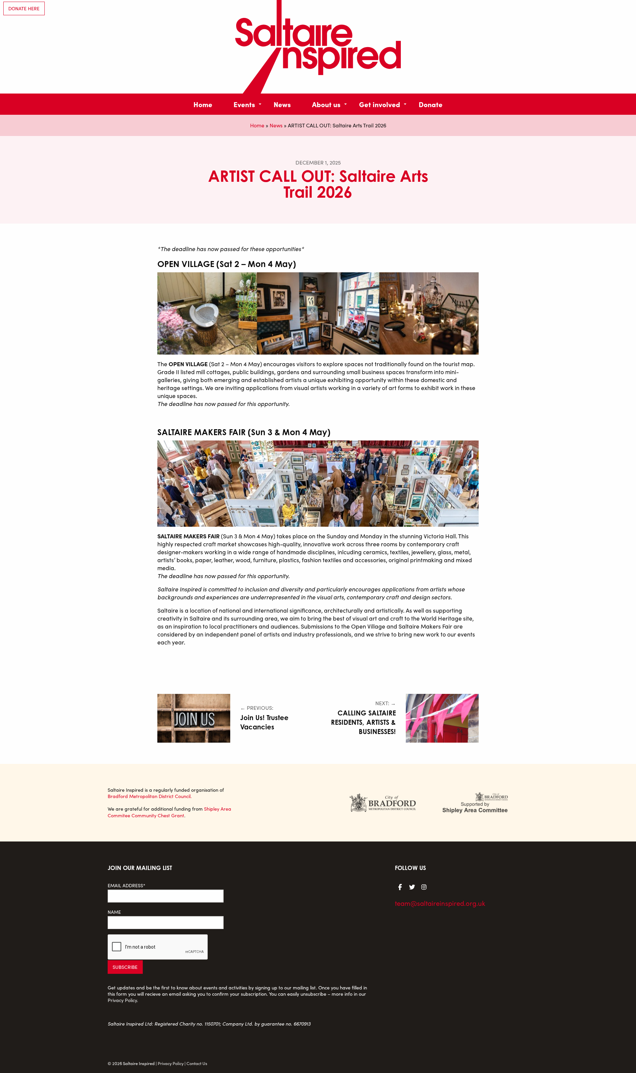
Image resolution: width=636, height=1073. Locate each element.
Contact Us (196, 1063)
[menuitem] (203, 104)
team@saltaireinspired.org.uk (440, 903)
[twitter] (412, 886)
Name (114, 912)
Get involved (379, 104)
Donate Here (23, 8)
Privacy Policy (122, 1000)
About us (326, 104)
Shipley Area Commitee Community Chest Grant (169, 811)
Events (244, 104)
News (282, 104)
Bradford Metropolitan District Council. (150, 796)
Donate (431, 104)
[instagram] (424, 886)
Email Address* (126, 885)
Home (202, 104)
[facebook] (400, 886)
